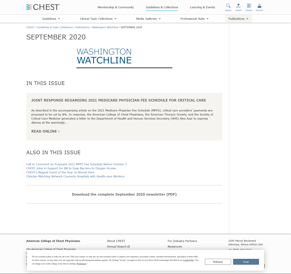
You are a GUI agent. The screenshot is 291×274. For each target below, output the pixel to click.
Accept (246, 262)
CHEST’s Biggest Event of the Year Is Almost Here (60, 172)
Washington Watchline (105, 27)
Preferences (218, 262)
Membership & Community (116, 7)
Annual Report (117, 246)
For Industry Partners (182, 240)
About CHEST (116, 240)
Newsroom (175, 246)
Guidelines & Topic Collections (55, 27)
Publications (82, 27)
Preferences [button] (81, 264)
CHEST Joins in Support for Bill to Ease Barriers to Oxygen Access (71, 168)
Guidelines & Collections (162, 7)
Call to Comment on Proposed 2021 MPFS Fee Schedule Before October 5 (76, 164)
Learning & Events (202, 7)
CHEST (30, 27)
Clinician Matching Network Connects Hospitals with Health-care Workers (75, 176)
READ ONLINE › (45, 131)
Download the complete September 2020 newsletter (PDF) (124, 194)
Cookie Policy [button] (188, 260)
